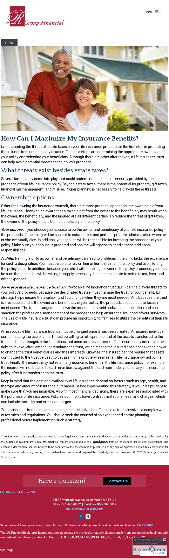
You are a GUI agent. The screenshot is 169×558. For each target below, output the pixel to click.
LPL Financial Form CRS (18, 492)
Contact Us (117, 481)
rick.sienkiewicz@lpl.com (84, 509)
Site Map (6, 550)
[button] (152, 11)
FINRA (141, 525)
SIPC (149, 525)
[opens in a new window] (84, 518)
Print (9, 42)
